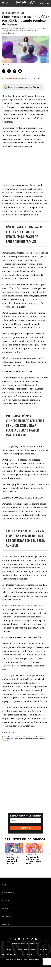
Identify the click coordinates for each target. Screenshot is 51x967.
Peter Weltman (10, 78)
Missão (19, 949)
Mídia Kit (46, 954)
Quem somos (9, 949)
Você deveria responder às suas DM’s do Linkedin (12, 860)
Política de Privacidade (10, 954)
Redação (43, 949)
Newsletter (44, 3)
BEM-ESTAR (31, 855)
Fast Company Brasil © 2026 (34, 960)
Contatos (37, 954)
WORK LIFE (19, 13)
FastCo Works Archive (14, 960)
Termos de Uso (26, 954)
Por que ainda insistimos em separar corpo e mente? (33, 860)
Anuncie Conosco (30, 949)
